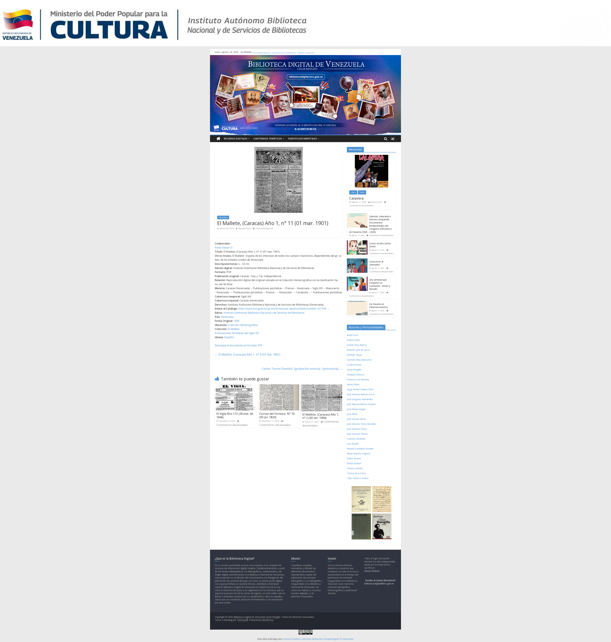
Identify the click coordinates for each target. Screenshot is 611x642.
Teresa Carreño (355, 468)
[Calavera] (371, 156)
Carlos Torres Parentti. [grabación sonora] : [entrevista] (302, 368)
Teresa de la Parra (356, 473)
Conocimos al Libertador (265, 51)
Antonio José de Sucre (358, 349)
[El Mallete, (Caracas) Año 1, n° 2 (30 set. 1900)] (321, 386)
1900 (236, 321)
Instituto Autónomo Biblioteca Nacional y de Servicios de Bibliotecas (264, 312)
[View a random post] (392, 138)
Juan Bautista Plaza (357, 428)
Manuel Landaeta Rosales (360, 448)
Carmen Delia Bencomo (359, 359)
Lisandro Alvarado (356, 438)
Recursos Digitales (235, 138)
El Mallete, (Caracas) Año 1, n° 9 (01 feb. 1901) (247, 354)
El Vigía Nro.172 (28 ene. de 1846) (234, 415)
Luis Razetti (353, 443)
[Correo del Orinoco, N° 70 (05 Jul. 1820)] (278, 386)
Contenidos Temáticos (267, 138)
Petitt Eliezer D (223, 247)
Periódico (223, 217)
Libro (353, 192)
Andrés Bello (353, 340)
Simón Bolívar (354, 463)
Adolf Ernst (352, 335)
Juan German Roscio (357, 433)
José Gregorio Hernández (360, 399)
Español (229, 337)
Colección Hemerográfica (243, 325)
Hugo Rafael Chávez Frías (360, 389)
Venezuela (227, 317)
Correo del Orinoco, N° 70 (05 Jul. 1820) (277, 415)
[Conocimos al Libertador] (357, 260)
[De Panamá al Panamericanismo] (357, 302)
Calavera (356, 198)
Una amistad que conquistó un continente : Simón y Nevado (379, 284)
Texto (362, 192)
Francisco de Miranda (358, 379)
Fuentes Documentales (302, 138)
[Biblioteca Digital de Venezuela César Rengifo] (305, 57)
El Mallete (233, 329)
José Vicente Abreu (356, 418)
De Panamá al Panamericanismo (378, 306)
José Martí (352, 414)
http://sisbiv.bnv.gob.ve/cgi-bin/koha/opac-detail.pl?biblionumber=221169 (282, 308)
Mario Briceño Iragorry (358, 453)
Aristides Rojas (354, 354)
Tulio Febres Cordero (358, 478)
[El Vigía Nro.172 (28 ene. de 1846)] (235, 386)
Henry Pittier (353, 384)
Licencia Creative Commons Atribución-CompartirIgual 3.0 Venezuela (318, 638)
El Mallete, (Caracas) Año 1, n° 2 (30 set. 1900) (320, 416)
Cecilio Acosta (354, 364)
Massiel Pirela (245, 228)
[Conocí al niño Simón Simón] (357, 241)
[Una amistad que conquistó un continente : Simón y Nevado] (357, 278)
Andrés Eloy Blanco (357, 344)
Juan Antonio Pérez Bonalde (361, 423)
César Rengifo (354, 369)
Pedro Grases (354, 458)
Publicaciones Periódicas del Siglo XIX (237, 333)
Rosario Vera (376, 202)
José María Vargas (356, 409)
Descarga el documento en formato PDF (239, 345)
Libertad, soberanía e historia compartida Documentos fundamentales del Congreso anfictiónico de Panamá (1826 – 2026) (370, 224)
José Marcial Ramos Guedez (361, 404)
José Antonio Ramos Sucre (360, 394)
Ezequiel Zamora (355, 374)
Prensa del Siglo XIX (264, 228)
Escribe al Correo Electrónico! (380, 580)
